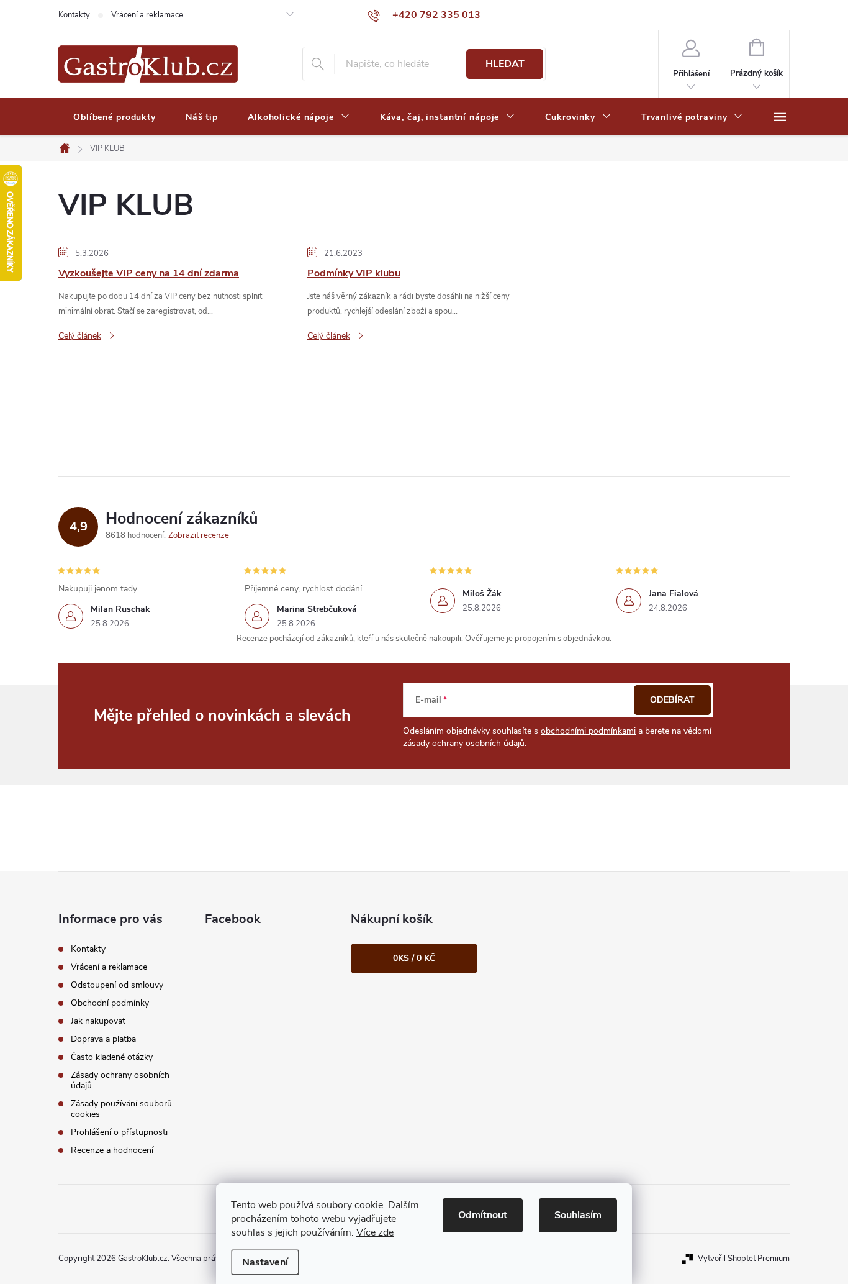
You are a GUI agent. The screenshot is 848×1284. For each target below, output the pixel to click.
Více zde (375, 1232)
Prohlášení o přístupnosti (119, 1132)
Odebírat (672, 700)
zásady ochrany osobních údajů (464, 743)
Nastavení (265, 1262)
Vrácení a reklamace (147, 14)
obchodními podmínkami (588, 731)
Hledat (505, 64)
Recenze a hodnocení (112, 1150)
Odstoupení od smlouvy (117, 985)
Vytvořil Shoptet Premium (744, 1258)
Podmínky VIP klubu (353, 273)
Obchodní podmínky (110, 1003)
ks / (414, 958)
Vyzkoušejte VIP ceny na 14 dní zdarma (148, 273)
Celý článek (79, 336)
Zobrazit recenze (198, 535)
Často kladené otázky (112, 1057)
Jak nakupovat (98, 1021)
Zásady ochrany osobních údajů (120, 1080)
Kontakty (74, 14)
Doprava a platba (103, 1039)
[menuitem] (114, 117)
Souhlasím (578, 1215)
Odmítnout (482, 1215)
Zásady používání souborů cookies (121, 1109)
